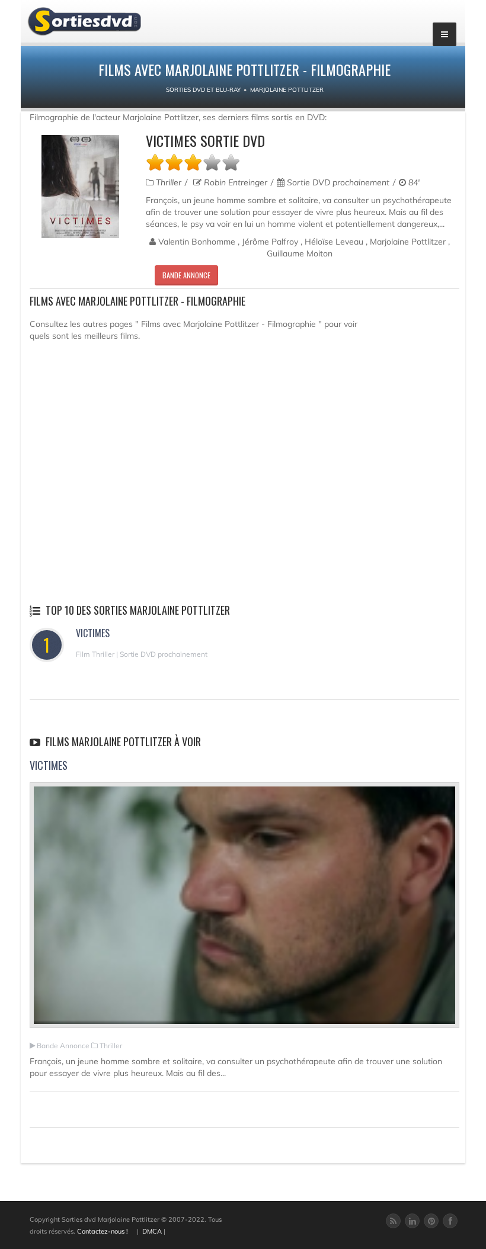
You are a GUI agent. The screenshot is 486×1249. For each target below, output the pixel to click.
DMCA (152, 1231)
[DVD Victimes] (80, 186)
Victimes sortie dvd (205, 140)
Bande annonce (186, 275)
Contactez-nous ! (102, 1231)
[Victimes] (244, 910)
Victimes (93, 633)
